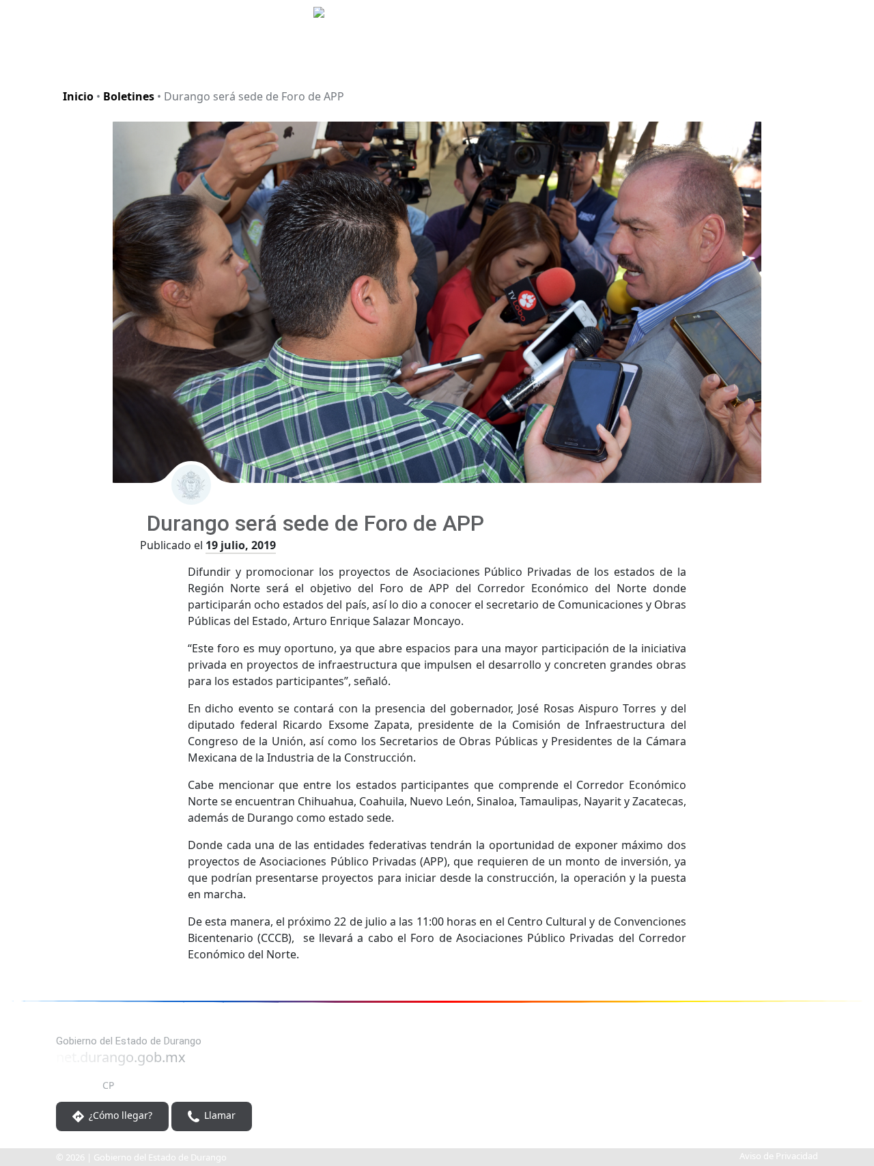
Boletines (128, 96)
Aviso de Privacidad (778, 1156)
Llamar (218, 1115)
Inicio (78, 96)
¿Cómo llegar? (119, 1115)
